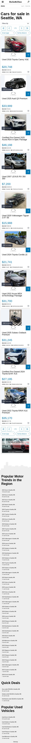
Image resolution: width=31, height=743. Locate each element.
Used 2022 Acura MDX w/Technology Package (12, 295)
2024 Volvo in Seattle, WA (8, 592)
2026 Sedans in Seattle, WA (9, 607)
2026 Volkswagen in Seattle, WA (10, 665)
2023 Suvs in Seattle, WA (8, 500)
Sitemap (15, 741)
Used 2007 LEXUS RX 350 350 (14, 178)
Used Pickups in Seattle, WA (9, 732)
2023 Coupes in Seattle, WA (9, 670)
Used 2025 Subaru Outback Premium (14, 334)
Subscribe (27, 6)
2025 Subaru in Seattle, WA (9, 568)
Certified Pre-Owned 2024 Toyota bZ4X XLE (13, 373)
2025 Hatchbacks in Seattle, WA (10, 554)
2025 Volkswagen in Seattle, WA (10, 539)
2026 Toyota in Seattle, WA (9, 529)
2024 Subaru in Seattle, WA (9, 612)
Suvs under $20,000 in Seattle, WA (11, 690)
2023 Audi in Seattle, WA (8, 578)
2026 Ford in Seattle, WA (8, 675)
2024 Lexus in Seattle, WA (8, 544)
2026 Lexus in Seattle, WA (8, 617)
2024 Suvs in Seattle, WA (8, 495)
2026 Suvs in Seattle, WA (8, 520)
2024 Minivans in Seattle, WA (9, 641)
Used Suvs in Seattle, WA (8, 718)
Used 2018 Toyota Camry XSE (15, 60)
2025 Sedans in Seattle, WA (9, 549)
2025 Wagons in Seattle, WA (9, 651)
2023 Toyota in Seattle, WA (9, 563)
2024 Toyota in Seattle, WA (9, 510)
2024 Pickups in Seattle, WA (9, 622)
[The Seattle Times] (15, 2)
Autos (3, 6)
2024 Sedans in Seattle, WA (9, 524)
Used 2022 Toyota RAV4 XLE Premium (15, 412)
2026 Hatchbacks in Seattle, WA (10, 631)
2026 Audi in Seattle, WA (8, 636)
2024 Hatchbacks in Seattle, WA (10, 626)
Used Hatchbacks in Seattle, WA (10, 727)
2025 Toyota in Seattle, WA (9, 515)
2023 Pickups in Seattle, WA (9, 656)
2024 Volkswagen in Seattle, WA (10, 573)
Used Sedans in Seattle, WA (9, 722)
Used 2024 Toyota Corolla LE (14, 255)
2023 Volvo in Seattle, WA (8, 583)
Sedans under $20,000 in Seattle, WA (11, 694)
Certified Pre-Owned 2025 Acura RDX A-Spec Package (14, 139)
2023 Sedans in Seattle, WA (9, 558)
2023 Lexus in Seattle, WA (8, 534)
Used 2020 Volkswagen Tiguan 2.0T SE (15, 217)
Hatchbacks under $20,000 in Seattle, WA (12, 699)
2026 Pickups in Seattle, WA (9, 660)
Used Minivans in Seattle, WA (9, 737)
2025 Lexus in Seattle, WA (8, 588)
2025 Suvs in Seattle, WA (8, 490)
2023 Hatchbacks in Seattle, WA (10, 597)
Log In (22, 6)
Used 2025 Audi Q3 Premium (14, 99)
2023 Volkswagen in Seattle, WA (10, 602)
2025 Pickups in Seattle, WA (9, 646)
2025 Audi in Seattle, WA (8, 505)
